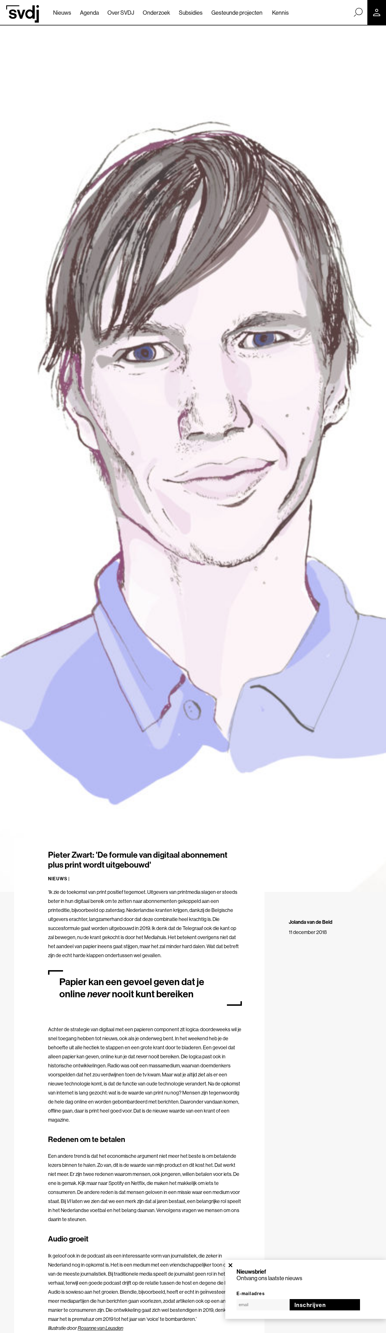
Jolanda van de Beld (310, 922)
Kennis (280, 12)
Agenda (89, 12)
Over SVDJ (120, 12)
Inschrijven (310, 1304)
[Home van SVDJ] (22, 14)
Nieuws (62, 12)
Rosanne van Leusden (100, 1328)
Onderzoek (156, 12)
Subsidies (191, 12)
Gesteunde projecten (237, 12)
